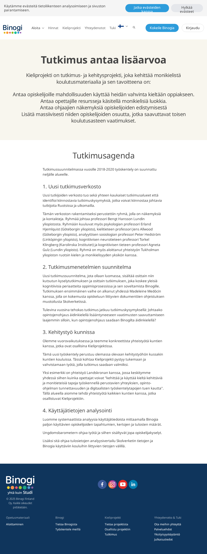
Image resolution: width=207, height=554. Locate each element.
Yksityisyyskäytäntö (167, 534)
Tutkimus (111, 534)
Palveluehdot (163, 529)
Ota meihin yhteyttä (167, 524)
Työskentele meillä (67, 529)
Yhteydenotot (95, 28)
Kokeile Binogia (162, 27)
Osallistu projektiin (117, 529)
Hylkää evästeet (187, 8)
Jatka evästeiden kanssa (147, 8)
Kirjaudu (193, 27)
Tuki (113, 28)
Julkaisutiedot (163, 539)
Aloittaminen (14, 524)
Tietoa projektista (116, 524)
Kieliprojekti (71, 28)
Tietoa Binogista (66, 524)
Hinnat (53, 28)
